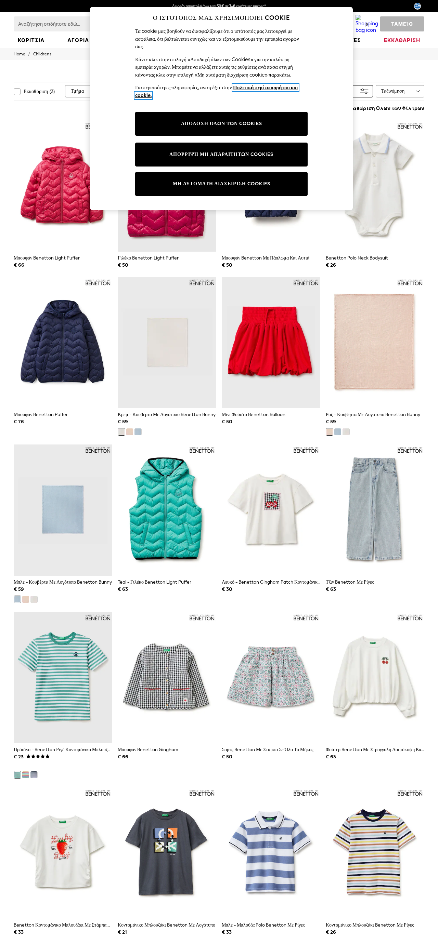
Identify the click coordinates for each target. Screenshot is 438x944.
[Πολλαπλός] (25, 774)
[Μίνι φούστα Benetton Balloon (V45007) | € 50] (271, 342)
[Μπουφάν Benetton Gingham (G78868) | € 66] (167, 677)
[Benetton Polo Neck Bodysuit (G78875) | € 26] (375, 186)
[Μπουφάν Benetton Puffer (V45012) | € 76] (63, 342)
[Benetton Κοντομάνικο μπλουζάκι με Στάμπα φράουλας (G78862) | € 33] (63, 853)
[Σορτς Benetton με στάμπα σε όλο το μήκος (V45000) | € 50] (271, 677)
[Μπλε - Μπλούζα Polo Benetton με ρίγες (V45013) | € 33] (271, 853)
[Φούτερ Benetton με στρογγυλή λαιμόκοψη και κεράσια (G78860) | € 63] (375, 677)
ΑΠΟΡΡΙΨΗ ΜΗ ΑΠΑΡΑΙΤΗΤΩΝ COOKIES (221, 154)
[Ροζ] (129, 431)
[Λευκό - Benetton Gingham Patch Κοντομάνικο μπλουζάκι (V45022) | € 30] (271, 510)
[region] (221, 108)
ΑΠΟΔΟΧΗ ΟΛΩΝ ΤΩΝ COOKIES (221, 124)
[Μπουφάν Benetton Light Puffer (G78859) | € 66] (63, 186)
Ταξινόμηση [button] (392, 91)
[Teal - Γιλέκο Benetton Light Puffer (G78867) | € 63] (167, 510)
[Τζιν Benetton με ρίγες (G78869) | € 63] (375, 510)
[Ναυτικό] (33, 774)
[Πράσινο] (17, 774)
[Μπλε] (137, 431)
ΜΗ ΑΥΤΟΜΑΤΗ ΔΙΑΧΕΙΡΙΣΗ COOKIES (221, 184)
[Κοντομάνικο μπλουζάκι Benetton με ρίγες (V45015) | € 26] (375, 853)
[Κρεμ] (121, 431)
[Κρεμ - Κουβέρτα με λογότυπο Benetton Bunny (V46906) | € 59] (167, 342)
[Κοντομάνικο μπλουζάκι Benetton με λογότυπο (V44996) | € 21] (167, 853)
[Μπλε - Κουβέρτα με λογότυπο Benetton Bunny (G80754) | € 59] (63, 510)
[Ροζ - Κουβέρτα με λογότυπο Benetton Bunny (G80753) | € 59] (375, 342)
